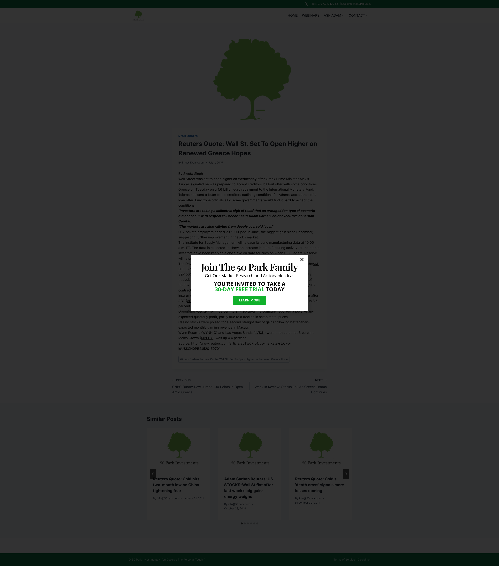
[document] (249, 283)
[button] (301, 259)
